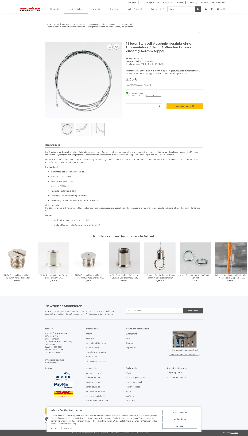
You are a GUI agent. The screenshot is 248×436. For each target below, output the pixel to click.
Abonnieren (193, 310)
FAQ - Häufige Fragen (150, 2)
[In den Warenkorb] (47, 40)
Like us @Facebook (134, 382)
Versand (147, 85)
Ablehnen (180, 426)
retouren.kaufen (93, 377)
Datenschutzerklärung (90, 311)
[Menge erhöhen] (159, 106)
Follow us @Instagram (135, 377)
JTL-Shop (234, 433)
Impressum (55, 428)
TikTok (128, 391)
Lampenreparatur (174, 373)
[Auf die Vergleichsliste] (110, 47)
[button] (206, 9)
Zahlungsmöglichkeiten (96, 361)
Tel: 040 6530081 (219, 2)
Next (242, 264)
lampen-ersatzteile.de (95, 391)
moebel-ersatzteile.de (95, 396)
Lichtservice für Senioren (177, 377)
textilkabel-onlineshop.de (97, 400)
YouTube (130, 396)
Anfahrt (204, 2)
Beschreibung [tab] (52, 145)
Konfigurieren (180, 419)
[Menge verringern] (129, 106)
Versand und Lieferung (96, 343)
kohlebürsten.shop (94, 382)
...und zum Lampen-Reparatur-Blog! (184, 354)
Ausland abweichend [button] (153, 96)
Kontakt (180, 2)
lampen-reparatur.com (96, 373)
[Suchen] (198, 9)
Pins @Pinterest (133, 387)
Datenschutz (68, 428)
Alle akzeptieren (180, 412)
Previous (6, 264)
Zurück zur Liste (53, 24)
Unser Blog (192, 2)
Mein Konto (168, 2)
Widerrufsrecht (92, 347)
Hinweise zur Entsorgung (96, 352)
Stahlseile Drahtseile (144, 61)
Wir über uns (91, 356)
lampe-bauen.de (93, 387)
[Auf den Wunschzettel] (116, 47)
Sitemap (129, 343)
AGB (128, 338)
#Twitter (129, 373)
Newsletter (90, 338)
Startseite (132, 2)
